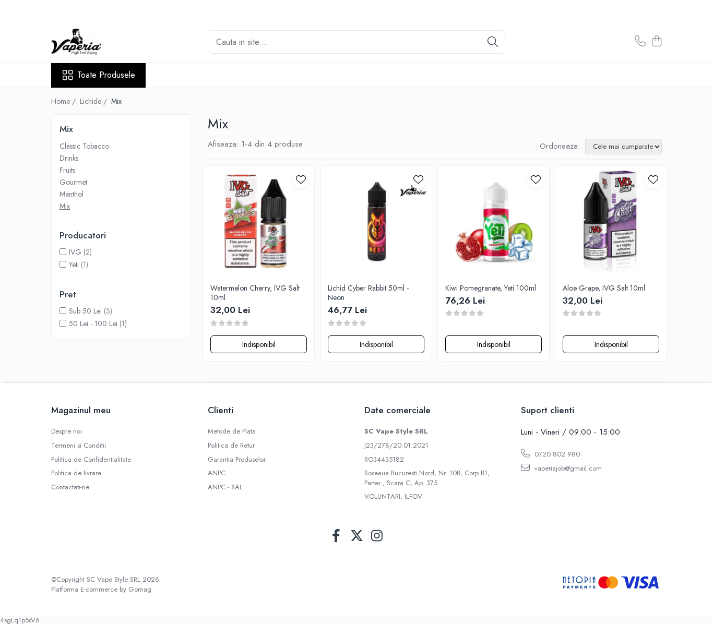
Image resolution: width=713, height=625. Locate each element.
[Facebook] (336, 536)
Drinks (69, 158)
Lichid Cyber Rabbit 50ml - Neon (368, 292)
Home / (64, 101)
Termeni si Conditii (78, 445)
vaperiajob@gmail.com (567, 468)
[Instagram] (377, 536)
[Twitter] (357, 536)
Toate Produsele (106, 75)
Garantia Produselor (237, 459)
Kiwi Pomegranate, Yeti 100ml (490, 288)
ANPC (216, 473)
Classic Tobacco (84, 146)
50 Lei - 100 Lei (93, 323)
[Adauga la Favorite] (301, 179)
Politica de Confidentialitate (91, 459)
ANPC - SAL (225, 487)
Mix (65, 206)
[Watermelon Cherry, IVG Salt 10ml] (258, 221)
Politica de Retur (231, 445)
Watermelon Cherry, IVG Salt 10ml (255, 292)
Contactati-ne (70, 487)
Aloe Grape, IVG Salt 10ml (604, 288)
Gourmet (73, 182)
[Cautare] (492, 42)
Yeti (74, 264)
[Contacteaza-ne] (640, 41)
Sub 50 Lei (85, 311)
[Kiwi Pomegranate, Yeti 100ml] (493, 221)
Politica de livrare (76, 473)
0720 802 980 (556, 454)
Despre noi (66, 431)
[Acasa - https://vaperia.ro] (103, 42)
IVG (75, 252)
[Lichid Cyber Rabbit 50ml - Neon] (376, 221)
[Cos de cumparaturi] (656, 41)
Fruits (67, 170)
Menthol (72, 194)
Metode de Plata (232, 431)
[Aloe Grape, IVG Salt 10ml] (611, 221)
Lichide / (94, 101)
